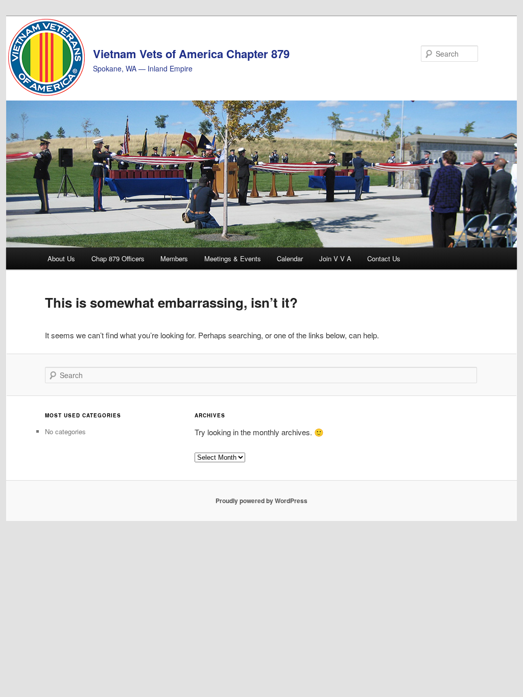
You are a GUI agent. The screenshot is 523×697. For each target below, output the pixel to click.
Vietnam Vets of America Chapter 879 (191, 53)
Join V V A (335, 258)
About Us (61, 258)
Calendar (290, 258)
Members (174, 258)
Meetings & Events (232, 258)
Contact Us (383, 258)
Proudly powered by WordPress (261, 500)
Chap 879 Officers (118, 258)
